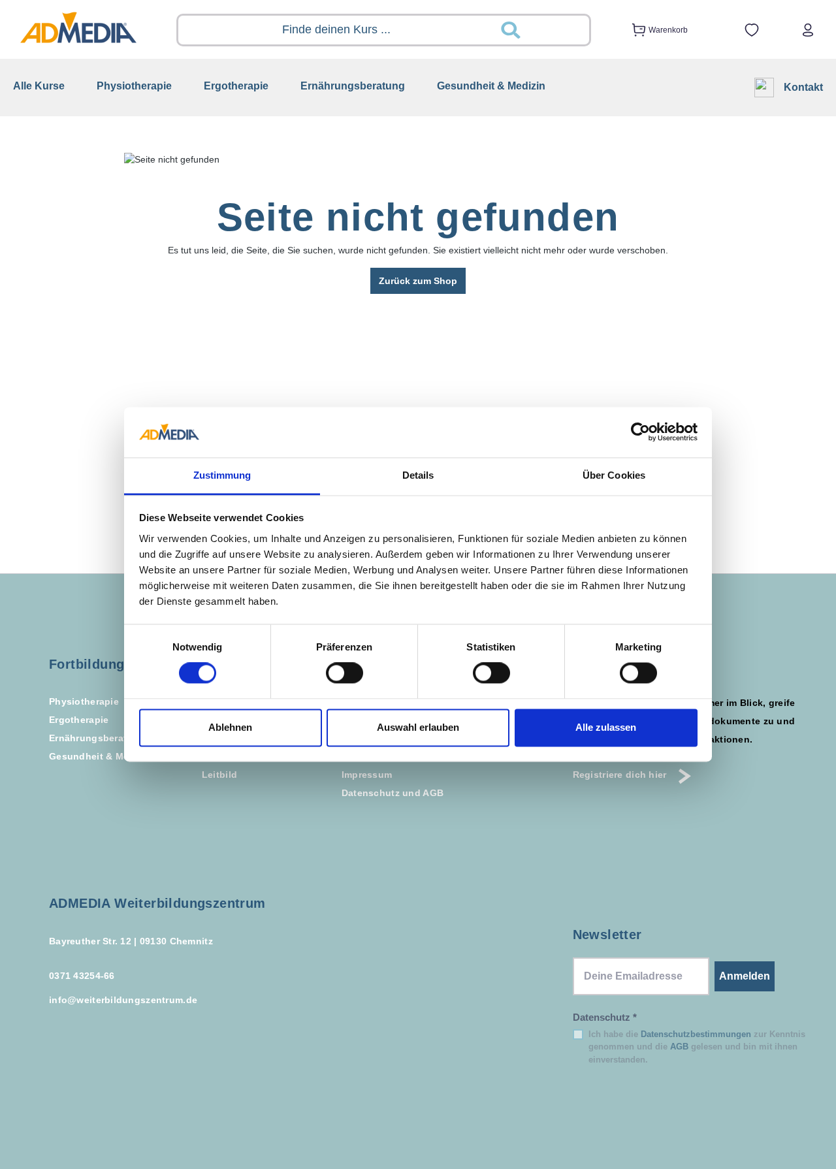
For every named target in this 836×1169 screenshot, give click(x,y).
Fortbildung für (98, 664)
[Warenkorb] (635, 30)
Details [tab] (418, 475)
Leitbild (219, 774)
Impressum (367, 774)
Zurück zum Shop (418, 281)
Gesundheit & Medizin (100, 756)
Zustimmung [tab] (222, 475)
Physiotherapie (84, 701)
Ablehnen (230, 727)
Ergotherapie (78, 719)
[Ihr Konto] (808, 30)
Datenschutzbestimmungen (696, 1034)
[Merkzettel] (752, 30)
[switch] (344, 673)
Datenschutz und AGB (392, 793)
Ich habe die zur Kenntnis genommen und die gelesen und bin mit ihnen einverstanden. (696, 1047)
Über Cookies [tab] (614, 475)
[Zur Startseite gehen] (78, 27)
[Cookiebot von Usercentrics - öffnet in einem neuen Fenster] (640, 432)
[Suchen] (542, 30)
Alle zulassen (605, 727)
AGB (679, 1046)
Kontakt (803, 87)
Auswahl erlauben (418, 727)
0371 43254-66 (82, 975)
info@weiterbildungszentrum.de (123, 1000)
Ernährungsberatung (97, 738)
